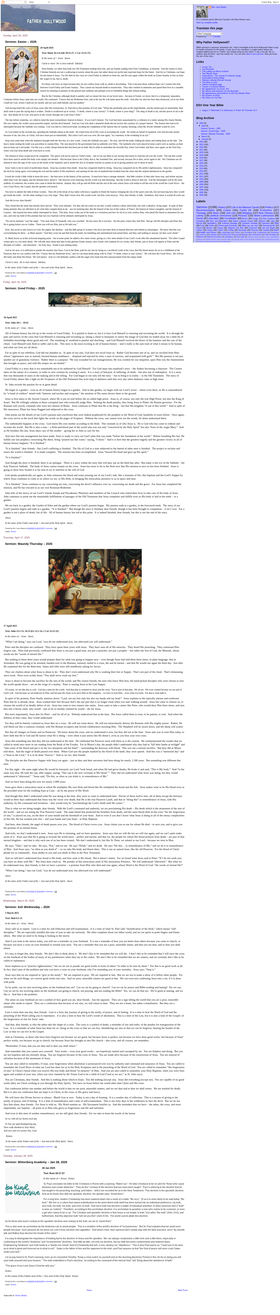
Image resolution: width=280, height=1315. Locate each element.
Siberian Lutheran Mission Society (216, 80)
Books (245, 218)
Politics (269, 207)
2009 (201, 182)
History (221, 207)
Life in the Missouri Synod (245, 207)
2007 (201, 187)
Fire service (217, 239)
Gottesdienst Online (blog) (213, 78)
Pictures (242, 215)
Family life (246, 210)
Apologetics (212, 223)
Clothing (208, 239)
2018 (201, 158)
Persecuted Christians (227, 225)
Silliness (262, 221)
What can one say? (250, 225)
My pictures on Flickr (211, 95)
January (205, 139)
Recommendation (205, 210)
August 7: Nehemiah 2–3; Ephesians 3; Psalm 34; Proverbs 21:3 (229, 110)
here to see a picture (255, 54)
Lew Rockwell (208, 69)
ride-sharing (224, 241)
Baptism (245, 235)
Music (216, 213)
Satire (211, 225)
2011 (201, 176)
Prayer (220, 228)
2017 (201, 160)
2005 (201, 192)
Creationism (262, 232)
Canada (266, 230)
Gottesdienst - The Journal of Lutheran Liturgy (221, 76)
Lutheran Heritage (229, 223)
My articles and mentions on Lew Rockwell (220, 91)
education (214, 218)
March (204, 136)
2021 (201, 150)
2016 (201, 163)
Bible (277, 223)
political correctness (220, 215)
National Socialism (214, 237)
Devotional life (269, 225)
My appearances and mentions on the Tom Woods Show (226, 93)
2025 (201, 123)
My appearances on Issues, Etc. (216, 89)
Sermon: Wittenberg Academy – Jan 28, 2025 (36, 1162)
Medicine (200, 237)
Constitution (230, 218)
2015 (201, 166)
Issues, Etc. (207, 67)
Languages (226, 232)
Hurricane (275, 232)
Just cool (231, 213)
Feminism (253, 228)
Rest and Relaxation (219, 221)
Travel (199, 228)
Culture (227, 210)
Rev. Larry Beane (219, 7)
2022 (201, 147)
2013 (201, 171)
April (204, 126)
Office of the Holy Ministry (270, 237)
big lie (200, 239)
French (220, 230)
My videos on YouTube (212, 98)
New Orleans (266, 213)
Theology (201, 213)
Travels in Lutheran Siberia (213, 87)
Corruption (200, 221)
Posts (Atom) (21, 1295)
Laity (235, 239)
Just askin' (227, 239)
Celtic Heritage (270, 235)
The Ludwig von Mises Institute (215, 71)
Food (202, 225)
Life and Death (268, 228)
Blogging (247, 213)
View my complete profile (207, 22)
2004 (201, 195)
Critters (199, 230)
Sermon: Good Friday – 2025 (25, 288)
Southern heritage (249, 223)
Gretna (210, 230)
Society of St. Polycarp (230, 235)
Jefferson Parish (253, 237)
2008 (201, 184)
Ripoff (276, 230)
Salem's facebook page (212, 84)
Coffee (231, 230)
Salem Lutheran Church (243, 221)
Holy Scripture (269, 218)
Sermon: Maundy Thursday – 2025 (28, 543)
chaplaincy (258, 239)
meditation (229, 237)
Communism (256, 235)
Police (237, 232)
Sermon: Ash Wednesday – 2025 (27, 907)
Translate (216, 36)
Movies (209, 228)
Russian (254, 230)
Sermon (13, 276)
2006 (201, 190)
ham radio (240, 237)
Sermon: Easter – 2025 (20, 41)
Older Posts (183, 1290)
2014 (201, 168)
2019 (201, 155)
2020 (201, 152)
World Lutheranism (264, 215)
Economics (266, 210)
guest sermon (213, 241)
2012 (201, 174)
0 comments (48, 273)
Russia (199, 223)
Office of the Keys (246, 239)
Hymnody (242, 230)
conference (202, 241)
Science (203, 235)
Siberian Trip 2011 (236, 228)
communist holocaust (272, 239)
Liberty (199, 215)
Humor (199, 218)
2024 (201, 142)
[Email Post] (55, 273)
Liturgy (255, 218)
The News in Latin (209, 82)
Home (89, 1290)
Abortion (213, 235)
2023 (201, 144)
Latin (273, 221)
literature (266, 223)
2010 (201, 179)
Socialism (248, 232)
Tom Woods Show (209, 73)
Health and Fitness (208, 232)
